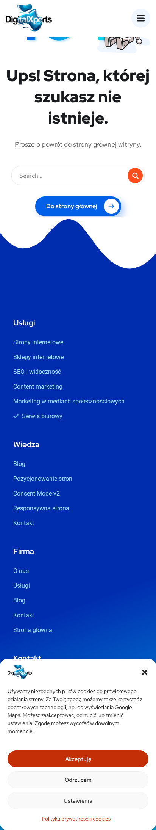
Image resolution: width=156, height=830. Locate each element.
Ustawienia (78, 801)
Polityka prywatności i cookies (76, 818)
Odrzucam (78, 780)
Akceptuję (78, 759)
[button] (144, 672)
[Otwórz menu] (140, 18)
